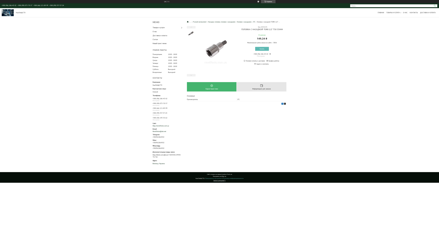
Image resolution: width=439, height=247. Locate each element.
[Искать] (434, 5)
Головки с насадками (244, 22)
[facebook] (282, 104)
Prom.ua (229, 174)
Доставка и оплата (428, 13)
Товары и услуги (393, 13)
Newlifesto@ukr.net (159, 131)
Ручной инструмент (199, 22)
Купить (262, 49)
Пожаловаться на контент (213, 178)
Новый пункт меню (160, 43)
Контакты (414, 13)
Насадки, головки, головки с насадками (221, 22)
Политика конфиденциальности (233, 178)
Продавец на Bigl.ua (219, 176)
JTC (254, 22)
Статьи (155, 39)
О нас (405, 13)
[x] (285, 104)
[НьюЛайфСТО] (8, 13)
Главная (381, 13)
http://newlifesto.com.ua (161, 126)
